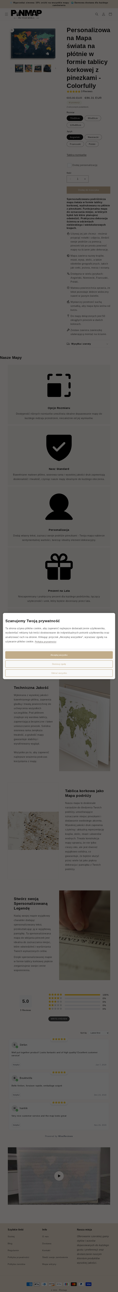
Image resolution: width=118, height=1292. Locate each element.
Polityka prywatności (45, 641)
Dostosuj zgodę (59, 664)
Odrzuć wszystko (59, 673)
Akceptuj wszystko (59, 655)
